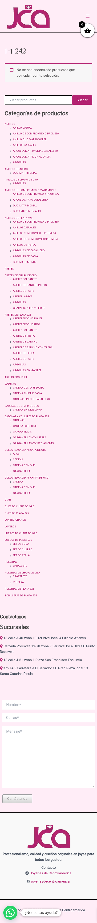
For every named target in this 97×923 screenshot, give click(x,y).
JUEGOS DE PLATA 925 (18, 539)
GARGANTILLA (21, 471)
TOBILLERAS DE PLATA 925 (21, 595)
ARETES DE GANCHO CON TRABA (33, 347)
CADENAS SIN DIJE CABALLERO (31, 399)
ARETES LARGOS (22, 296)
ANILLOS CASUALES (24, 145)
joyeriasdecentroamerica (50, 881)
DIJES (8, 499)
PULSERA (18, 582)
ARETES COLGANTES (25, 279)
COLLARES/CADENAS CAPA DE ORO (26, 449)
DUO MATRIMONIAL (25, 172)
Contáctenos (17, 799)
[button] (10, 913)
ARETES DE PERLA (23, 353)
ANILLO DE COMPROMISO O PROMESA (36, 133)
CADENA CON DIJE (24, 465)
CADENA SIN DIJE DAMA (27, 393)
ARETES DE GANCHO (25, 341)
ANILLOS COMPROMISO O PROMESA (34, 233)
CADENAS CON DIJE (24, 426)
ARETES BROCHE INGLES (27, 318)
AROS (16, 453)
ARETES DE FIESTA (24, 335)
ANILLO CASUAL (22, 127)
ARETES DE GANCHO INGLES (30, 285)
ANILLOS (10, 124)
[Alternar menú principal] (87, 16)
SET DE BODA (21, 543)
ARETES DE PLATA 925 (18, 314)
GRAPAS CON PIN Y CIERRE (29, 308)
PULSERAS (11, 561)
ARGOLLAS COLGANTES (27, 370)
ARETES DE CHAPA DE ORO (21, 275)
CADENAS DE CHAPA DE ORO (22, 405)
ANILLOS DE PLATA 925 (18, 218)
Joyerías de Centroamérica (51, 873)
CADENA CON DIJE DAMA (28, 387)
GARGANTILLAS (22, 431)
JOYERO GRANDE (15, 519)
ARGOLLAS (19, 162)
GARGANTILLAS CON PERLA (29, 437)
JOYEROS (10, 526)
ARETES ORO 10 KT (16, 377)
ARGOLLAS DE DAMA (25, 256)
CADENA (18, 459)
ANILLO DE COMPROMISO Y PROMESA (36, 193)
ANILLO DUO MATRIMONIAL (30, 139)
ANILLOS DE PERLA (24, 244)
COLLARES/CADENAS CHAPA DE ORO (26, 477)
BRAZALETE (20, 576)
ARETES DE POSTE (23, 290)
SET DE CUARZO (22, 549)
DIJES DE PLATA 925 (17, 513)
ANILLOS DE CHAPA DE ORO (21, 179)
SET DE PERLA (21, 555)
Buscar (82, 100)
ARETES (9, 268)
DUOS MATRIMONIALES (27, 211)
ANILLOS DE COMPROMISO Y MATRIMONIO (30, 190)
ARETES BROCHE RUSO (26, 324)
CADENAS (10, 383)
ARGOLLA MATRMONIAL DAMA (31, 156)
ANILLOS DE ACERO (16, 169)
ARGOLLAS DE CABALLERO (29, 250)
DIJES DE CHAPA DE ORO (19, 506)
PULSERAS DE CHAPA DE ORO (22, 572)
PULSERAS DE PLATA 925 (19, 588)
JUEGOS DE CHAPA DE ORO (21, 533)
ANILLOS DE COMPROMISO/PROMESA (35, 239)
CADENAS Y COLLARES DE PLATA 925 (27, 416)
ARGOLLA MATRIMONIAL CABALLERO (35, 150)
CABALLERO (20, 565)
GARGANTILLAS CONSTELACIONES (33, 443)
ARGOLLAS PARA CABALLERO (30, 199)
